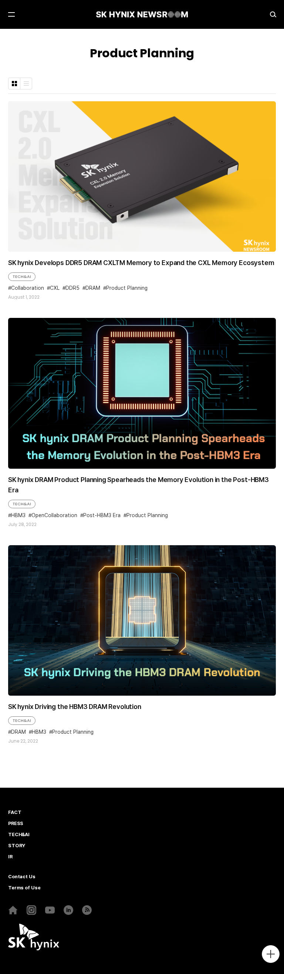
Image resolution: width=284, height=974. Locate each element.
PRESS (15, 823)
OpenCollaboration (54, 515)
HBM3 (18, 515)
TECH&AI (22, 276)
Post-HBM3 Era (102, 515)
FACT (14, 812)
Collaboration (27, 288)
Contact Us (22, 876)
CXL (55, 288)
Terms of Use (24, 887)
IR (10, 856)
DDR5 (72, 288)
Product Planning (127, 288)
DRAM (92, 288)
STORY (16, 845)
